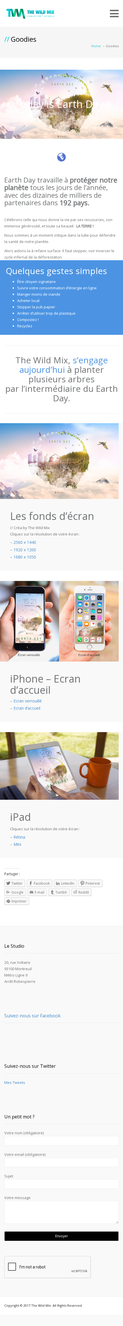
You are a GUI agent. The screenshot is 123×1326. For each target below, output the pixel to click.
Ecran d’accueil (26, 708)
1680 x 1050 (24, 557)
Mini (17, 844)
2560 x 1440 (24, 542)
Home (96, 46)
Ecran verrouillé (27, 701)
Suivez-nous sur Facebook (32, 1015)
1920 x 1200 (24, 549)
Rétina (19, 837)
